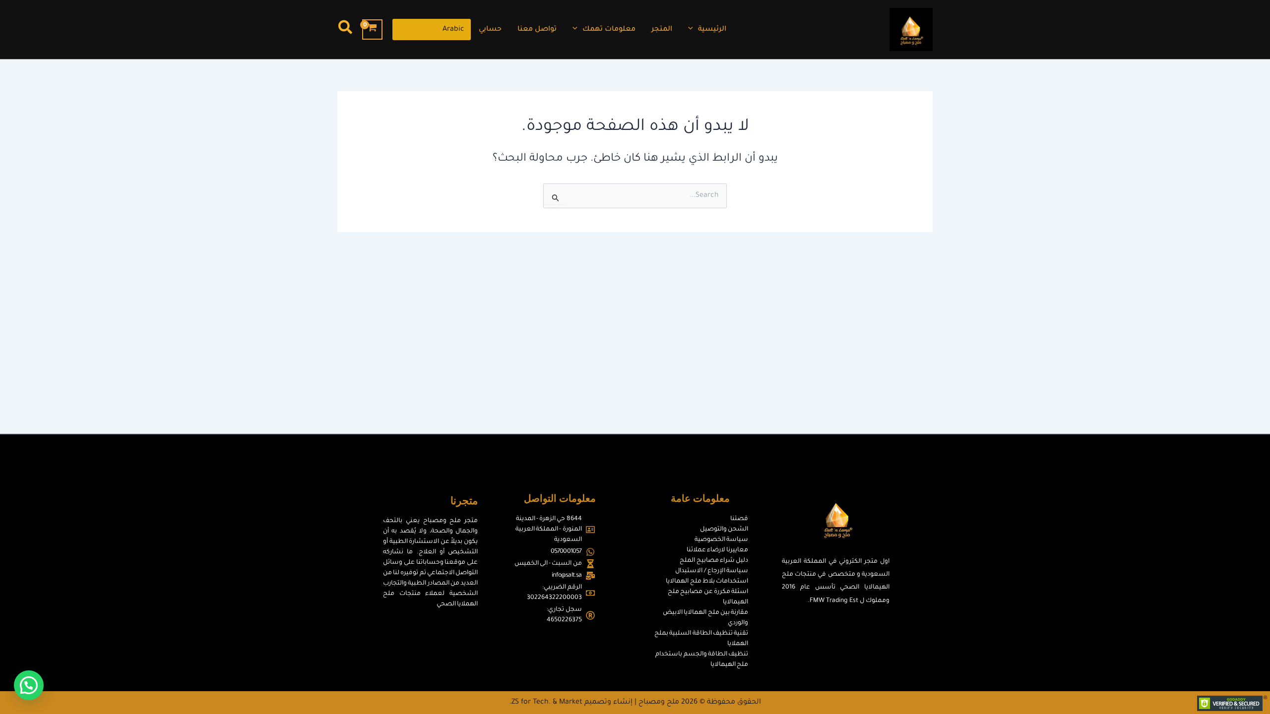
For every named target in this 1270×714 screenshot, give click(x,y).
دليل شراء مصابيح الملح (714, 560)
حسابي (490, 30)
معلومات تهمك (608, 30)
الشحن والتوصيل (724, 529)
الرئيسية (712, 30)
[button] (693, 30)
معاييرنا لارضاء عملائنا (717, 550)
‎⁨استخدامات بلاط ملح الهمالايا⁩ (707, 581)
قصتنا (739, 519)
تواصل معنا (537, 30)
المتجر (661, 30)
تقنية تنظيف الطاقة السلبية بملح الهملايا (701, 639)
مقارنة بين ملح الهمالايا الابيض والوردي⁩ (705, 618)
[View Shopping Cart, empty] (372, 29)
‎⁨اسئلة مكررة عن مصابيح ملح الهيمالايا (708, 597)
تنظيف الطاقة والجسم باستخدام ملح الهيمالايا (701, 659)
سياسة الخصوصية (721, 539)
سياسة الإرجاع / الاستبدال (711, 571)
